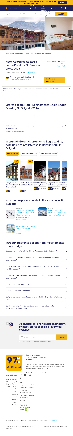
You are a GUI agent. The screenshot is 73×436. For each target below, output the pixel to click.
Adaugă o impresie (24, 79)
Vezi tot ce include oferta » (15, 132)
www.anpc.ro (53, 420)
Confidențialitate (62, 426)
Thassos (15, 394)
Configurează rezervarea (51, 80)
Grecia (8, 386)
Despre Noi (24, 397)
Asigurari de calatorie (27, 385)
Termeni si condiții (50, 426)
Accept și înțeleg (36, 342)
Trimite (61, 337)
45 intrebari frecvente (27, 387)
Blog (21, 382)
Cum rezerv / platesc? (27, 395)
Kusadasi (15, 399)
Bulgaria (8, 379)
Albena (14, 379)
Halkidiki (14, 397)
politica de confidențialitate (41, 342)
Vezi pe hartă (31, 72)
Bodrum (14, 402)
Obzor (14, 391)
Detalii (62, 2)
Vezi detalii (61, 66)
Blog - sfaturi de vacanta (44, 8)
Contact (23, 400)
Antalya (14, 405)
